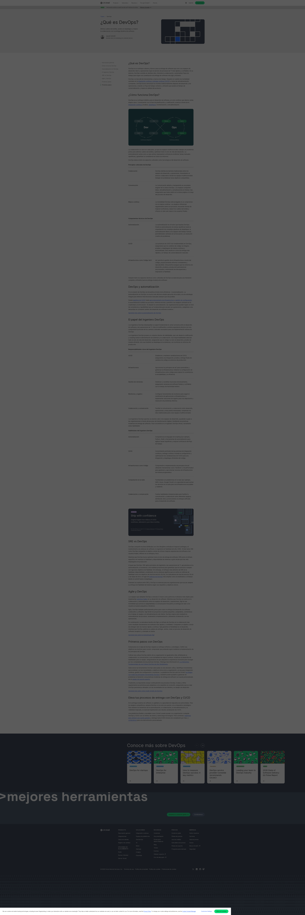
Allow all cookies (221, 911)
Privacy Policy (147, 911)
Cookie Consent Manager (189, 911)
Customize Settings (206, 911)
